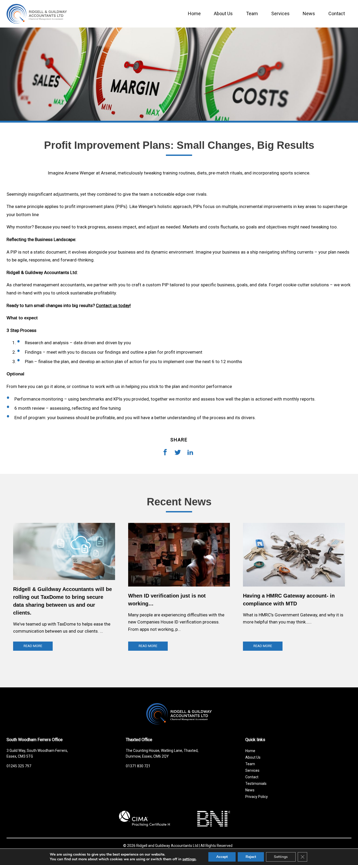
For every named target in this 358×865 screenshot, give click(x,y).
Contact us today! (113, 305)
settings (189, 859)
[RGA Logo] (37, 26)
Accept (222, 856)
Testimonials (256, 783)
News (309, 13)
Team (252, 13)
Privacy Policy (256, 797)
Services (280, 13)
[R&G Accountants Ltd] (179, 714)
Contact (336, 13)
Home (194, 13)
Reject (251, 856)
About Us (223, 13)
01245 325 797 (19, 766)
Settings (281, 856)
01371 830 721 (138, 766)
